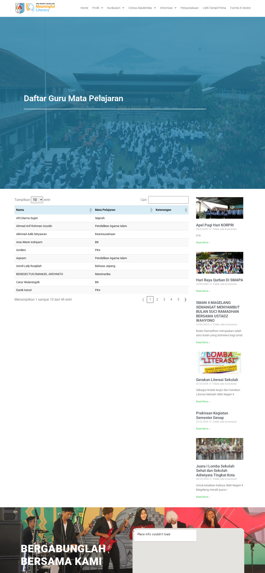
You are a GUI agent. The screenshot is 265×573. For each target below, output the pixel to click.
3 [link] (164, 299)
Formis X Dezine (240, 8)
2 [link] (157, 299)
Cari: (144, 200)
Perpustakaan (190, 8)
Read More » (203, 242)
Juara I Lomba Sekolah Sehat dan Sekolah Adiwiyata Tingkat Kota (215, 470)
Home (84, 8)
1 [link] (150, 299)
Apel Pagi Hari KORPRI (215, 225)
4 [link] (171, 299)
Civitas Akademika (140, 8)
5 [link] (178, 299)
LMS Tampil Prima (214, 8)
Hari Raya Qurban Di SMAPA (219, 280)
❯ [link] (185, 299)
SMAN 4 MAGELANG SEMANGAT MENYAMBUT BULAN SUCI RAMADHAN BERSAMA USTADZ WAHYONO (218, 311)
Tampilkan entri (32, 200)
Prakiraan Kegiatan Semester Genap (212, 415)
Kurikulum (113, 8)
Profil (95, 8)
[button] (90, 210)
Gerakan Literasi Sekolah (217, 380)
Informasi (166, 8)
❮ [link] (143, 299)
